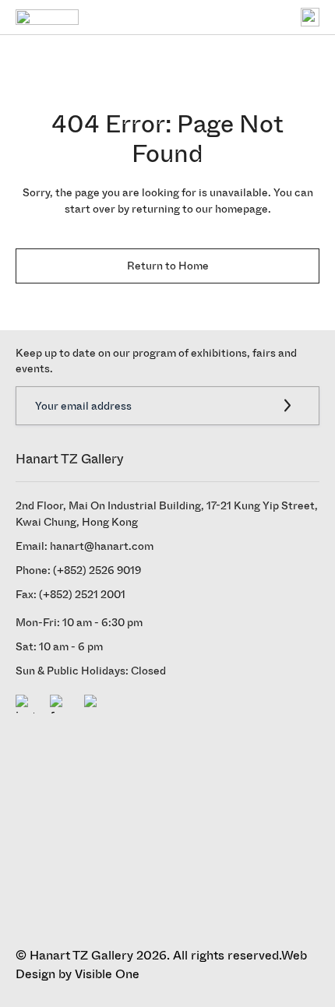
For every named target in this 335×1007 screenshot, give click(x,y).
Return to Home (168, 266)
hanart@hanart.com (101, 546)
